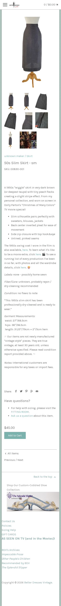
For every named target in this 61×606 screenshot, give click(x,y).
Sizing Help (9, 530)
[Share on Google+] (32, 391)
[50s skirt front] (30, 52)
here (25, 249)
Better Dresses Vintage (38, 582)
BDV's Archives (11, 550)
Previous (9, 460)
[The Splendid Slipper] (33, 510)
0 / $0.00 (50, 4)
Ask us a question (22, 415)
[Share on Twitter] (21, 391)
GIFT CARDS (9, 534)
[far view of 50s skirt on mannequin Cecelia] (10, 140)
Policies (6, 525)
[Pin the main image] (26, 391)
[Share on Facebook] (16, 391)
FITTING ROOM (20, 411)
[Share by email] (37, 391)
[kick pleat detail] (41, 120)
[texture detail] (26, 120)
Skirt (30, 156)
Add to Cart (15, 435)
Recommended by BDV (16, 563)
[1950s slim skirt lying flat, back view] (10, 120)
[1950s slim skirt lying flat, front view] (41, 101)
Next (20, 460)
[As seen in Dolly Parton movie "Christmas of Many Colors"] (28, 140)
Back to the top (43, 476)
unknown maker (14, 156)
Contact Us (8, 521)
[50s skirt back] (26, 101)
